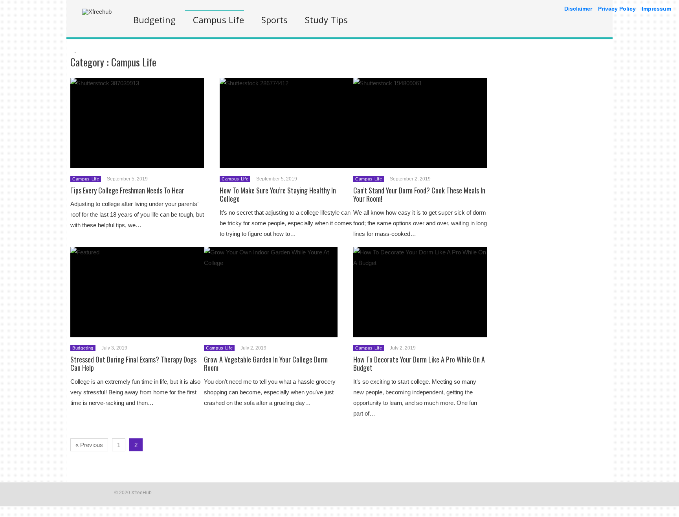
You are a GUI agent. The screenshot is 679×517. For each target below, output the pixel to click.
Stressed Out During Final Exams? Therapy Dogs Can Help (133, 363)
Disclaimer (578, 9)
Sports (274, 20)
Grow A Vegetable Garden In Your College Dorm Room (266, 363)
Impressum (656, 9)
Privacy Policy (617, 9)
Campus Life (218, 20)
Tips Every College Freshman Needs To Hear (127, 190)
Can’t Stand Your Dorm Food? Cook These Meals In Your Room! (419, 194)
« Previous (89, 445)
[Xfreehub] (97, 11)
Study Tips (326, 20)
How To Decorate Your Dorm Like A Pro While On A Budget (419, 363)
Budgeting (154, 20)
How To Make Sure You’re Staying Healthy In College (278, 194)
